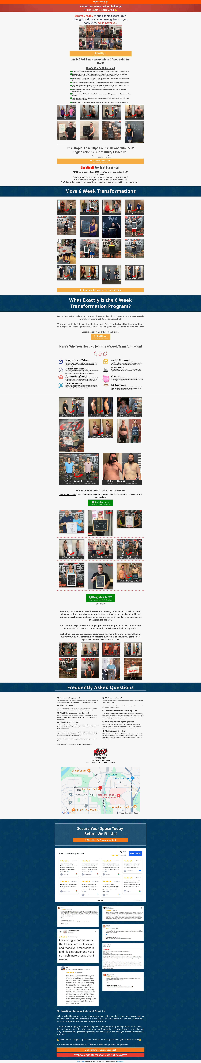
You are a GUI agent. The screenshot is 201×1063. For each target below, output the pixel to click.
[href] (100, 790)
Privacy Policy (120, 1061)
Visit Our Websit (81, 1061)
